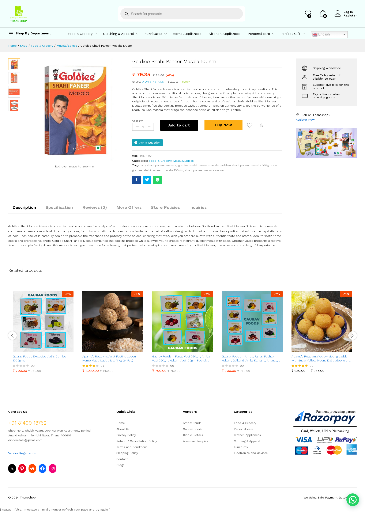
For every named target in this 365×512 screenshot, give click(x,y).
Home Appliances (187, 33)
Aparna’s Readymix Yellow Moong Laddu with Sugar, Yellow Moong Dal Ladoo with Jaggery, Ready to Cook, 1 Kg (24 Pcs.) (320, 358)
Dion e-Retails (153, 81)
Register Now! (306, 119)
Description (24, 207)
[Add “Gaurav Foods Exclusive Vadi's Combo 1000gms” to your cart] (28, 349)
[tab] (24, 209)
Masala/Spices (183, 160)
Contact (122, 459)
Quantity (137, 121)
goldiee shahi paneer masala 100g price (249, 165)
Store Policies (165, 207)
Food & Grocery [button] (80, 33)
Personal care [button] (259, 33)
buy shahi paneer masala (158, 165)
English (323, 34)
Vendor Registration (22, 453)
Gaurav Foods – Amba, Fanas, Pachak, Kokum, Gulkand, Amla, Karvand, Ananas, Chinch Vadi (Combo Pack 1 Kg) (250, 358)
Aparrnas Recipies (195, 441)
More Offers (129, 207)
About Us (122, 429)
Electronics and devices (251, 453)
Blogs (120, 465)
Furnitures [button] (153, 33)
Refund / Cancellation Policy (136, 441)
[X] (12, 468)
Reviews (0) (94, 207)
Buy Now (223, 125)
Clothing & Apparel (247, 441)
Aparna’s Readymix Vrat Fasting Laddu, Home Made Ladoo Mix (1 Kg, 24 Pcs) (109, 358)
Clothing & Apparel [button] (118, 33)
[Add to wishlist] (250, 125)
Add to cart (179, 125)
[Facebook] (42, 468)
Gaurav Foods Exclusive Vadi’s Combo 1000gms (39, 358)
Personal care (243, 429)
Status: (173, 81)
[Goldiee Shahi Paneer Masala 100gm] (136, 180)
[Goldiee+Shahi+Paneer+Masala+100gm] (147, 180)
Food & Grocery (160, 160)
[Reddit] (32, 468)
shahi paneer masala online (204, 170)
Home (120, 423)
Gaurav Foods (193, 429)
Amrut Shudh (192, 423)
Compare (261, 125)
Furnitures (241, 447)
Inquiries (198, 207)
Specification (59, 207)
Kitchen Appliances (224, 33)
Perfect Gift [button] (291, 33)
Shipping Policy (127, 453)
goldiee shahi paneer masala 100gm (157, 170)
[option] (43, 333)
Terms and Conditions (131, 447)
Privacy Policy (126, 435)
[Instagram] (52, 468)
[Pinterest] (22, 468)
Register (350, 15)
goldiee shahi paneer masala (198, 165)
